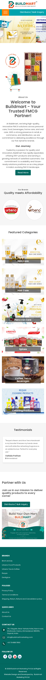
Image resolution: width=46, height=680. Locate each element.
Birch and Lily (7, 561)
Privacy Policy (7, 590)
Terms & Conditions (10, 594)
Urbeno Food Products (11, 565)
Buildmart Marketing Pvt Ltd (22, 668)
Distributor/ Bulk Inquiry (16, 504)
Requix (4, 573)
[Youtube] (15, 657)
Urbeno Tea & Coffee (11, 569)
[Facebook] (5, 657)
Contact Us (6, 616)
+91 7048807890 (13, 642)
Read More (23, 172)
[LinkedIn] (20, 657)
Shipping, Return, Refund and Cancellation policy (22, 599)
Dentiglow (6, 577)
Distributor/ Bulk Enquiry (32, 12)
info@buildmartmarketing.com (20, 637)
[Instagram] (10, 657)
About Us (5, 612)
